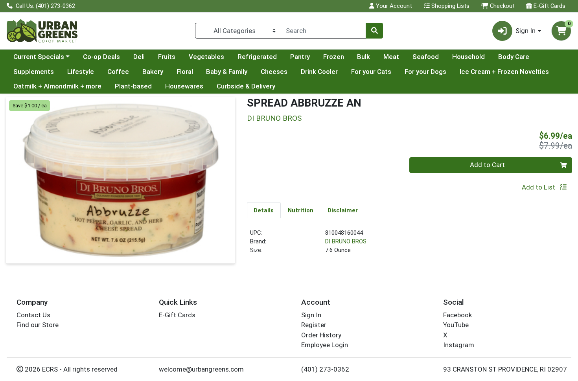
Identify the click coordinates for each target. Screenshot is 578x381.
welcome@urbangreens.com (201, 369)
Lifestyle (80, 71)
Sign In (311, 315)
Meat (391, 57)
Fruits (166, 57)
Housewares (184, 86)
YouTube (456, 325)
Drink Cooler (319, 71)
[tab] (264, 210)
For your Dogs (425, 71)
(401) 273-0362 (325, 369)
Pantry (300, 57)
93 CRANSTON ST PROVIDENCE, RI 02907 (505, 369)
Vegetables (206, 57)
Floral (185, 71)
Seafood (425, 57)
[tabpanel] (409, 245)
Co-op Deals (101, 57)
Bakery (152, 71)
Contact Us (33, 315)
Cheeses (274, 71)
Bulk (363, 57)
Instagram (458, 345)
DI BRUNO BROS (345, 241)
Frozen (333, 57)
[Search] (374, 31)
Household (468, 57)
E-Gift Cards (548, 5)
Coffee (118, 71)
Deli (139, 57)
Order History (321, 335)
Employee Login (324, 345)
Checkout (501, 5)
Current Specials (38, 57)
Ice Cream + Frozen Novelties (504, 71)
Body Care (513, 57)
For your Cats (371, 71)
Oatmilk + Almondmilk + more (57, 86)
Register (313, 325)
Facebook (457, 315)
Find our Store (38, 325)
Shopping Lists (449, 5)
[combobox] (323, 31)
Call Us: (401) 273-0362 (44, 5)
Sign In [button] (525, 31)
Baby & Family (226, 71)
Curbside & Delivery (246, 86)
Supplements (33, 71)
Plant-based (133, 86)
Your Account (393, 5)
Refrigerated (257, 57)
